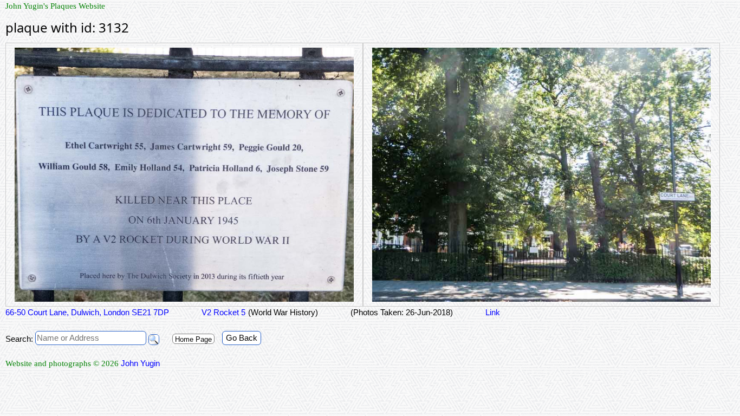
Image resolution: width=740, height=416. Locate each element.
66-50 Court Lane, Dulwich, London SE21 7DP (87, 312)
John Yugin (140, 363)
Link (492, 312)
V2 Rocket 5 (223, 312)
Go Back (241, 337)
